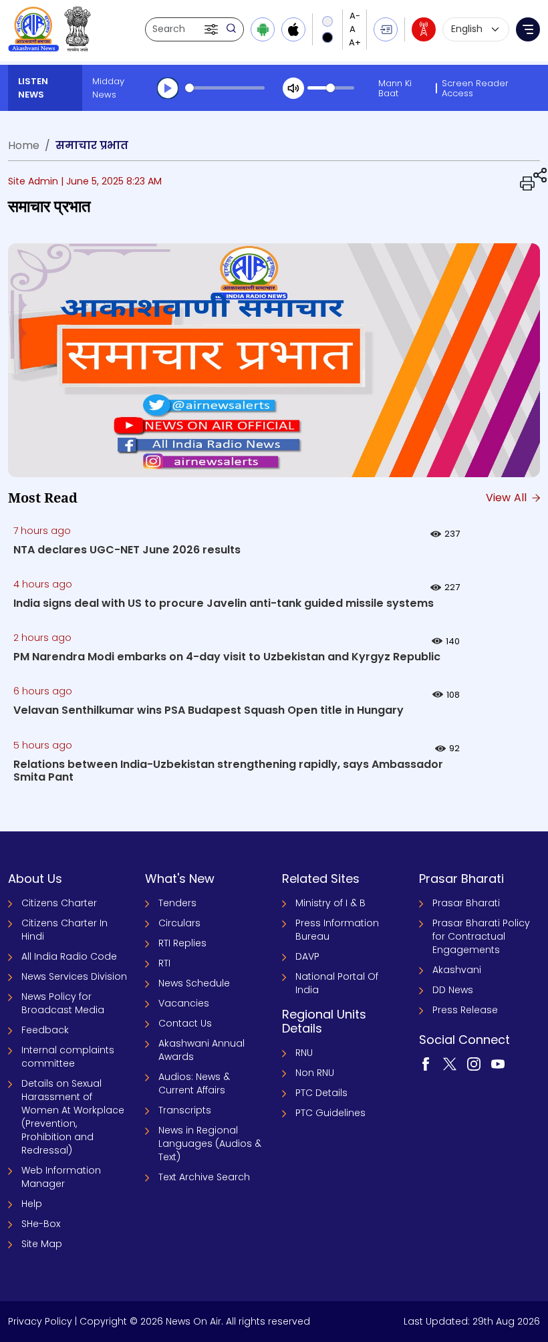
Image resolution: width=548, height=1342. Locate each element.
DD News (452, 989)
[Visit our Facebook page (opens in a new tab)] (425, 1063)
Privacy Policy (40, 1321)
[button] (212, 29)
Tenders (177, 903)
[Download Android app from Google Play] (263, 29)
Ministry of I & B (330, 903)
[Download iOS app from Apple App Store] (293, 29)
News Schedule (194, 983)
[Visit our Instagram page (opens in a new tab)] (474, 1063)
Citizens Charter (59, 903)
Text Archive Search (204, 1177)
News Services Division (74, 976)
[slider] (224, 88)
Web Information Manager (61, 1177)
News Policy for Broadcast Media (62, 1003)
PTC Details (321, 1092)
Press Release (465, 1010)
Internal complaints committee (67, 1056)
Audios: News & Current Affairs (194, 1083)
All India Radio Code (69, 956)
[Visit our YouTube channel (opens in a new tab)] (498, 1063)
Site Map (41, 1243)
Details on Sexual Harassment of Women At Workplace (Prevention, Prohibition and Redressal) (72, 1117)
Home (23, 145)
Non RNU (314, 1072)
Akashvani (456, 969)
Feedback (45, 1030)
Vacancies (183, 1003)
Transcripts (184, 1110)
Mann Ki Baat (395, 88)
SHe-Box (40, 1223)
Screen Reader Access (475, 88)
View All (508, 497)
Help (31, 1203)
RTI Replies (182, 943)
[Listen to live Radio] (424, 29)
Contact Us (185, 1023)
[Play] (167, 88)
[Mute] (293, 88)
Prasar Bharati (466, 903)
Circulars (179, 923)
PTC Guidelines (330, 1112)
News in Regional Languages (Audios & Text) (209, 1143)
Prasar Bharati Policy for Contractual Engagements (481, 936)
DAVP (307, 956)
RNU (304, 1052)
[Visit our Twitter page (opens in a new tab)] (449, 1063)
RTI (164, 963)
